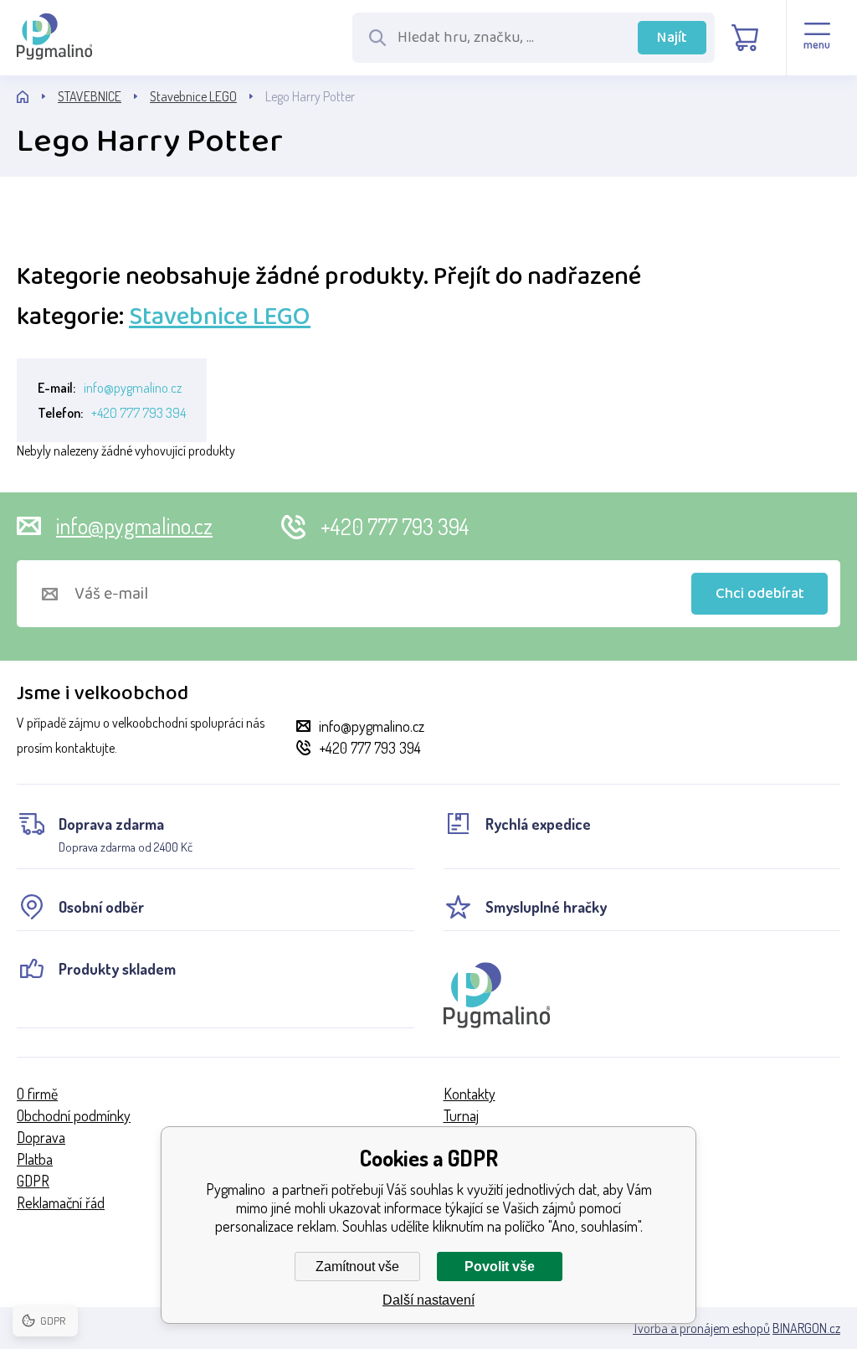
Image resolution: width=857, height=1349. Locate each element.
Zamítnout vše (357, 1266)
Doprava (41, 1137)
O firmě (37, 1093)
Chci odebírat (760, 593)
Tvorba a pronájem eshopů (701, 1328)
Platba (35, 1159)
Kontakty (469, 1093)
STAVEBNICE (89, 96)
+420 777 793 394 (138, 412)
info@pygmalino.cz (133, 387)
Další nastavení (428, 1300)
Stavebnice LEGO (193, 96)
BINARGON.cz (806, 1328)
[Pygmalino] (37, 96)
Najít (672, 37)
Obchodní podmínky (74, 1115)
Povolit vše (499, 1266)
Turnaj (461, 1115)
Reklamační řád (61, 1202)
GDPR (33, 1180)
